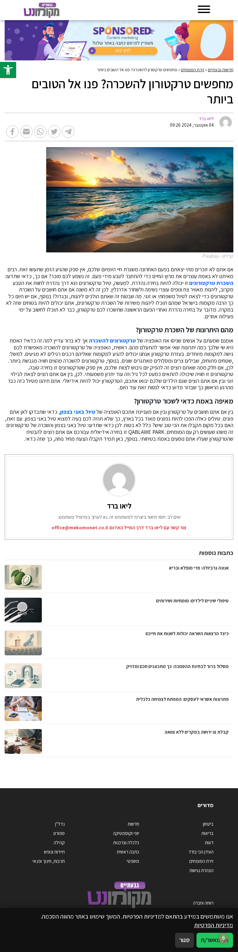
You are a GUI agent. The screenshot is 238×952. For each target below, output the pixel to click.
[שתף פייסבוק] (12, 131)
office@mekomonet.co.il (79, 527)
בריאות (207, 833)
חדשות (133, 824)
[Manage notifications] (223, 938)
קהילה (59, 842)
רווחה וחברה (203, 903)
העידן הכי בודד (201, 852)
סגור (184, 940)
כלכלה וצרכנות (126, 842)
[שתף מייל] (26, 131)
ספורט (59, 833)
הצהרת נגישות (201, 870)
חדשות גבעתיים (220, 69)
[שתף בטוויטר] (54, 131)
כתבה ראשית (128, 852)
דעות (209, 842)
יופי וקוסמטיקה (126, 833)
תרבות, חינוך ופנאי (49, 861)
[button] (8, 70)
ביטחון (208, 824)
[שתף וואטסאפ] (40, 131)
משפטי (133, 861)
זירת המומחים (192, 69)
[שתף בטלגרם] (68, 131)
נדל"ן (60, 824)
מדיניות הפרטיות (213, 925)
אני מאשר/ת (215, 940)
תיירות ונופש (54, 852)
